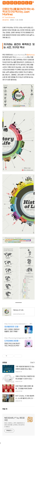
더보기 (32, 363)
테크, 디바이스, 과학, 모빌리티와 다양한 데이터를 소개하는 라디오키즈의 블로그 (14, 425)
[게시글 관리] (11, 355)
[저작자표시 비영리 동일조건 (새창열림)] (24, 356)
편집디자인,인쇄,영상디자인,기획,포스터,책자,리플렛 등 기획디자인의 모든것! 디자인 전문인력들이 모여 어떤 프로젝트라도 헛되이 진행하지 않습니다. (12, 345)
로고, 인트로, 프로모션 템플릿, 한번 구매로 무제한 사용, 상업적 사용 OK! (11, 330)
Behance (31, 55)
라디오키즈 (5, 20)
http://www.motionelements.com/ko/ (16, 324)
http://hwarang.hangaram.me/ (16, 338)
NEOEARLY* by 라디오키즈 (14, 419)
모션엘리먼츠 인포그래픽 (12, 327)
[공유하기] (9, 355)
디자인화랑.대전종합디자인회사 (12, 341)
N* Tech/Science (8, 17)
